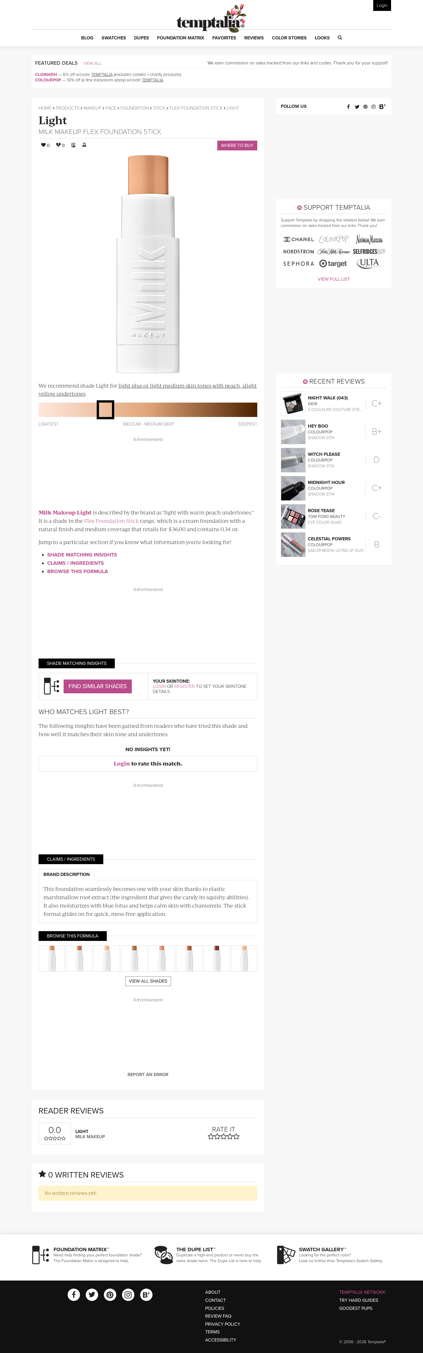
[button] (87, 38)
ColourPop (48, 80)
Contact (215, 1300)
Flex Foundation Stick (195, 108)
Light (53, 119)
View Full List (334, 279)
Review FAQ (218, 1316)
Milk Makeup (60, 132)
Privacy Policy (222, 1324)
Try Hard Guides (358, 1300)
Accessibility (220, 1340)
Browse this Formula (77, 571)
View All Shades (148, 981)
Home (45, 108)
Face (111, 108)
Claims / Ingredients (75, 563)
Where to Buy (237, 145)
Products (67, 108)
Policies (214, 1308)
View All (92, 63)
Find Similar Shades (97, 686)
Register (184, 686)
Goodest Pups (355, 1308)
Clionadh (46, 74)
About (212, 1292)
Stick (159, 108)
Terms (212, 1332)
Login (382, 5)
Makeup (92, 108)
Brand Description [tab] (66, 874)
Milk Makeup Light (65, 512)
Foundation (135, 108)
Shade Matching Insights (82, 555)
